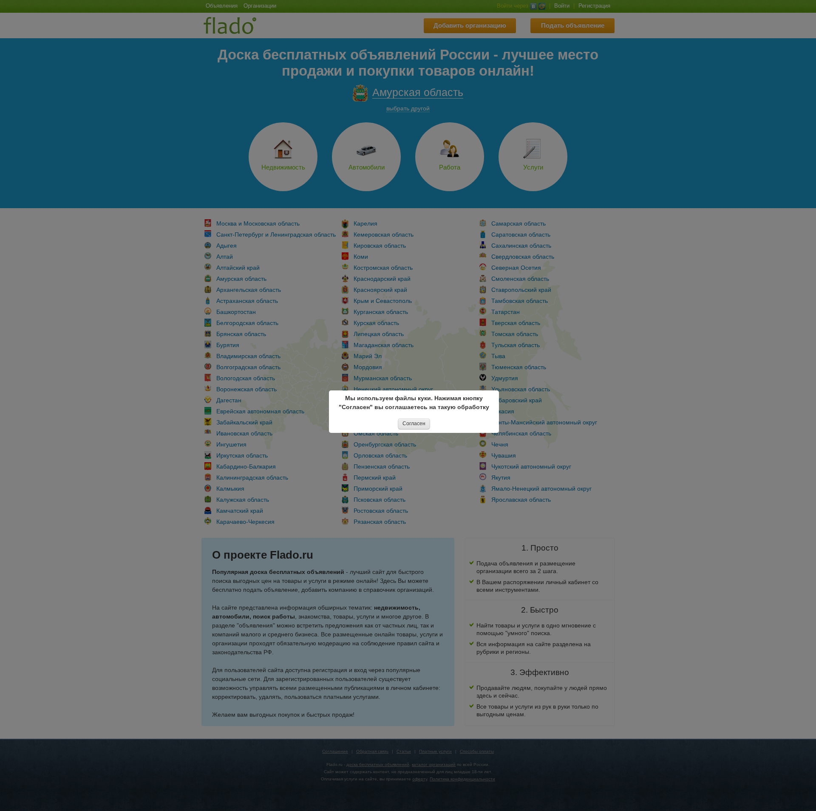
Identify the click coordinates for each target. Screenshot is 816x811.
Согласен (413, 424)
